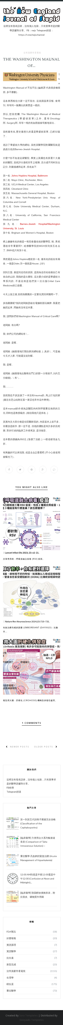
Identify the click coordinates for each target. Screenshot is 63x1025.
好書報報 (11, 938)
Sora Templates (28, 1015)
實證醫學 (11, 951)
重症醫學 (11, 990)
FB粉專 (10, 787)
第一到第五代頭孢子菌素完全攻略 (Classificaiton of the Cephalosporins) (38, 823)
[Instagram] (23, 8)
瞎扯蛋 (10, 984)
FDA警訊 (11, 931)
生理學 (10, 977)
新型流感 (11, 964)
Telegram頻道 (14, 791)
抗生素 (10, 957)
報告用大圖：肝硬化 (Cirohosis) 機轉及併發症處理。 (30, 700)
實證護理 (11, 944)
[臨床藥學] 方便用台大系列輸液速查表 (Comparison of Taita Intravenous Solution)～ (37, 841)
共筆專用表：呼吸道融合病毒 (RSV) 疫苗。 (24, 558)
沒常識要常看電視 (32, 53)
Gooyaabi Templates (31, 1019)
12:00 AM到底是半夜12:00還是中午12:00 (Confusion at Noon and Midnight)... (37, 878)
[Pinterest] (19, 8)
